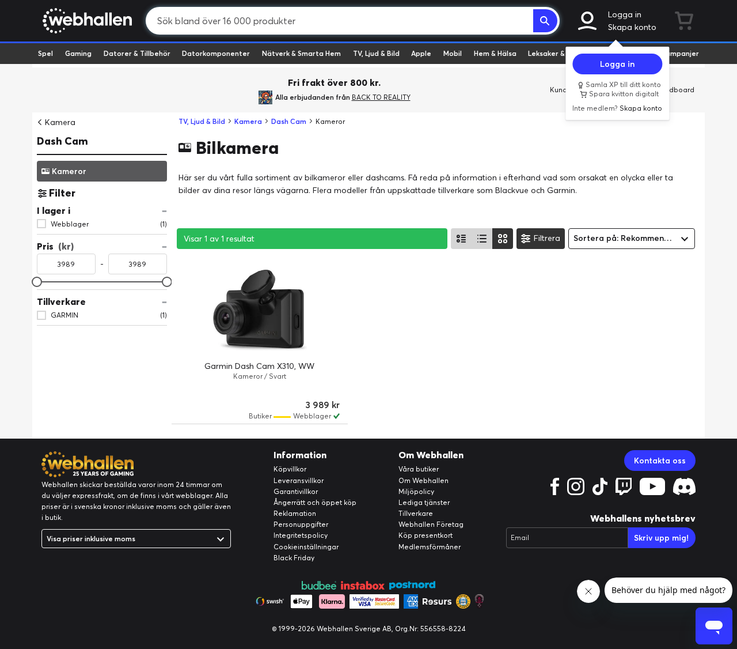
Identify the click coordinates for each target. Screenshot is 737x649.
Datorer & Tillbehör (137, 53)
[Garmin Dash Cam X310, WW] (260, 310)
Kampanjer (680, 53)
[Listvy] (461, 238)
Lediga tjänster (424, 502)
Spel (45, 53)
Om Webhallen (423, 480)
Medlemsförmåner (429, 546)
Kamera (60, 122)
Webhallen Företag (431, 524)
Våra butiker (418, 469)
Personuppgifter (300, 524)
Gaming (78, 53)
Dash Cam (62, 141)
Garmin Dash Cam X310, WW (259, 366)
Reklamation (294, 513)
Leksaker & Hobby (558, 53)
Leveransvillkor (298, 480)
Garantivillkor (295, 491)
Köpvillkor (289, 469)
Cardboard (675, 89)
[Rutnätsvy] (502, 238)
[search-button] (545, 20)
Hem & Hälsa (495, 53)
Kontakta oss (660, 460)
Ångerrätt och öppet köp (314, 502)
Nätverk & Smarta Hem (301, 53)
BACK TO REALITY (381, 97)
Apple (421, 53)
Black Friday (293, 557)
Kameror (69, 170)
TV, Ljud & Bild (376, 53)
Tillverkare (415, 513)
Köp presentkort (425, 535)
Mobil (452, 53)
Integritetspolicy (300, 535)
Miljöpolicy (416, 491)
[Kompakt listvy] (482, 238)
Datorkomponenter (216, 53)
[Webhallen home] (85, 20)
